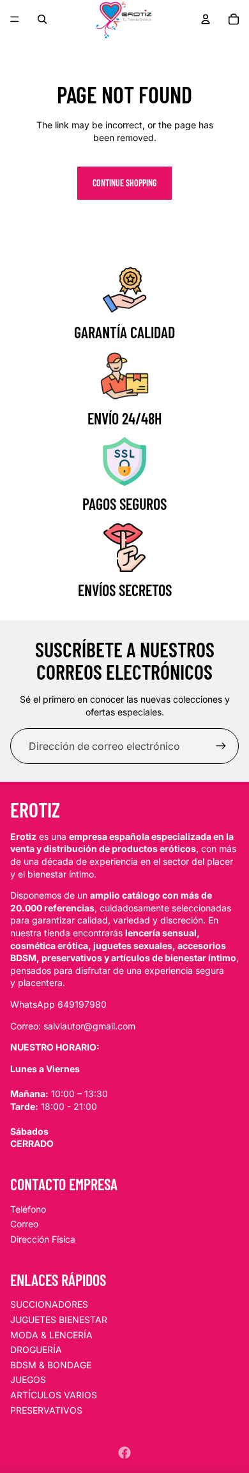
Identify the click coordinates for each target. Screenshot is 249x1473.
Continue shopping (124, 182)
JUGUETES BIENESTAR (58, 1319)
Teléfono (28, 1209)
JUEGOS (28, 1379)
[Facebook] (124, 1452)
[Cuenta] (206, 19)
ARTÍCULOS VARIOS (53, 1394)
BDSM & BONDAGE (50, 1364)
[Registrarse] (221, 746)
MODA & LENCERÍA (51, 1334)
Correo (24, 1223)
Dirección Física (42, 1239)
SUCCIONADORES (49, 1304)
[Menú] (14, 19)
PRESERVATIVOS (46, 1410)
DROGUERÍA (36, 1349)
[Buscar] (42, 19)
